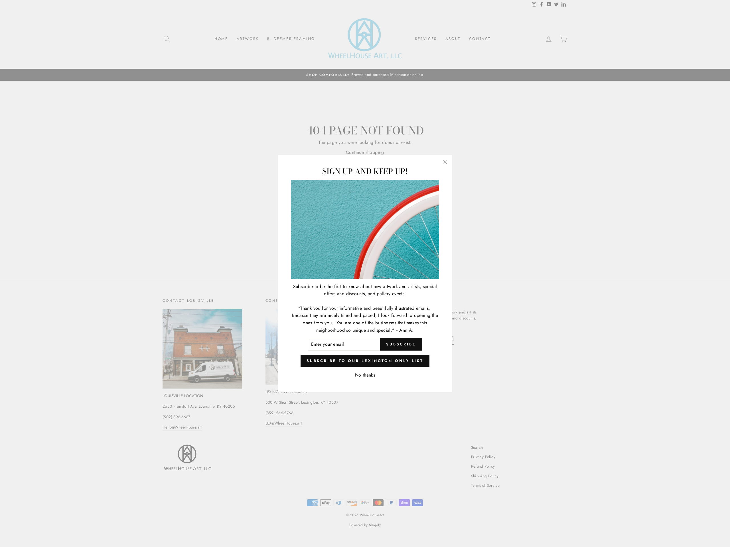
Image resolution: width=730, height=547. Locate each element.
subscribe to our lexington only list (365, 360)
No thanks (365, 375)
